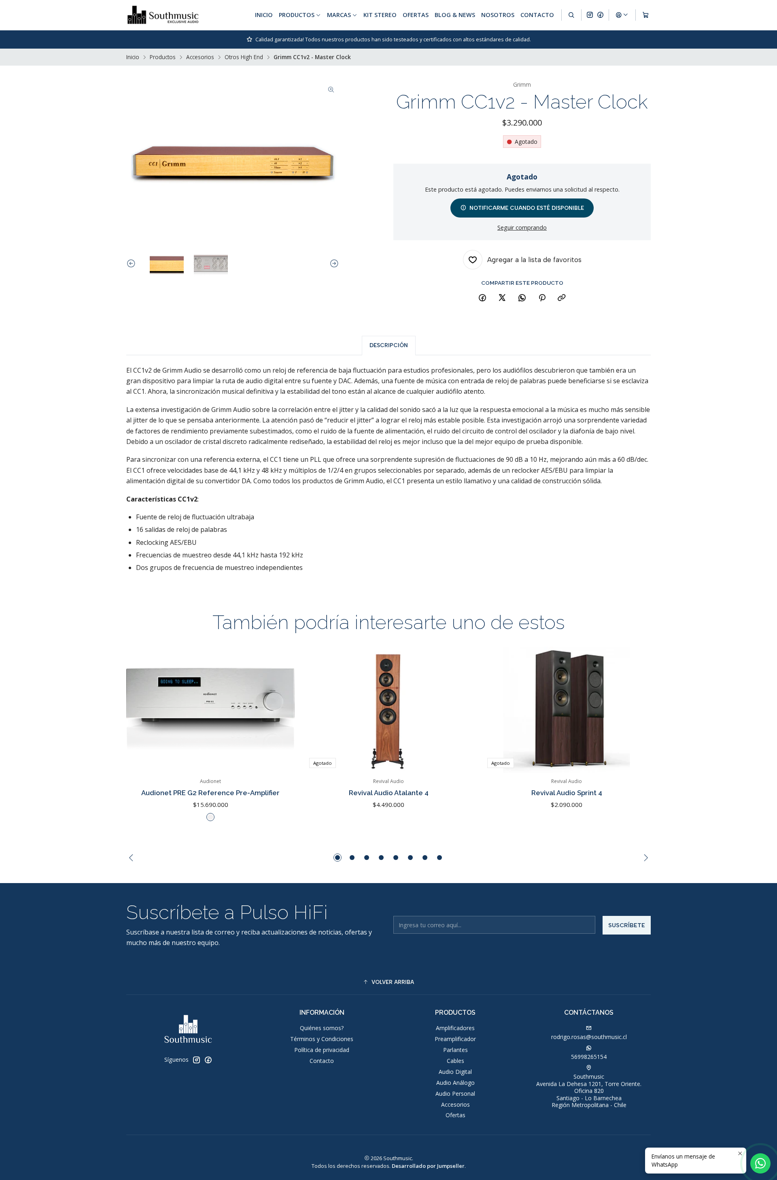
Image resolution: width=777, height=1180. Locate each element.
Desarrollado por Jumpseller (428, 1165)
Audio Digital (455, 1071)
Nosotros (497, 15)
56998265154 (589, 1057)
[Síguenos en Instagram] (589, 15)
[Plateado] (210, 817)
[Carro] (646, 15)
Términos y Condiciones (321, 1039)
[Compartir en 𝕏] (502, 298)
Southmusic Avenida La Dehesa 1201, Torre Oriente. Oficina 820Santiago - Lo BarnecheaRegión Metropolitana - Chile (588, 1091)
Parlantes (455, 1050)
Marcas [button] (339, 15)
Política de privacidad (321, 1050)
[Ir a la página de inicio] (163, 15)
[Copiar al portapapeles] (562, 298)
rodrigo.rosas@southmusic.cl (589, 1037)
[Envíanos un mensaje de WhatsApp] (760, 1163)
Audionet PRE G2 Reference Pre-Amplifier (210, 793)
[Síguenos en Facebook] (600, 15)
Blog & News (455, 15)
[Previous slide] (132, 264)
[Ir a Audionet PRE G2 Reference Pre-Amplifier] (210, 710)
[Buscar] (571, 15)
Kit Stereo (380, 15)
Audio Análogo (455, 1082)
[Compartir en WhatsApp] (522, 298)
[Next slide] (333, 264)
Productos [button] (296, 15)
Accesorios (200, 57)
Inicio (264, 15)
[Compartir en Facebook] (482, 298)
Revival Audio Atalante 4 (389, 793)
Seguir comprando (522, 227)
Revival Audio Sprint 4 (566, 793)
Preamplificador (455, 1039)
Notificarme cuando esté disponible (526, 208)
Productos (163, 57)
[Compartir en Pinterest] (542, 298)
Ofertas (416, 15)
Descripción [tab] (388, 345)
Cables (455, 1061)
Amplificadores (455, 1028)
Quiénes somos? (322, 1028)
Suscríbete (626, 925)
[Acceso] (622, 15)
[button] (337, 857)
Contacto (537, 15)
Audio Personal (455, 1093)
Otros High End (244, 57)
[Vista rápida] (280, 710)
